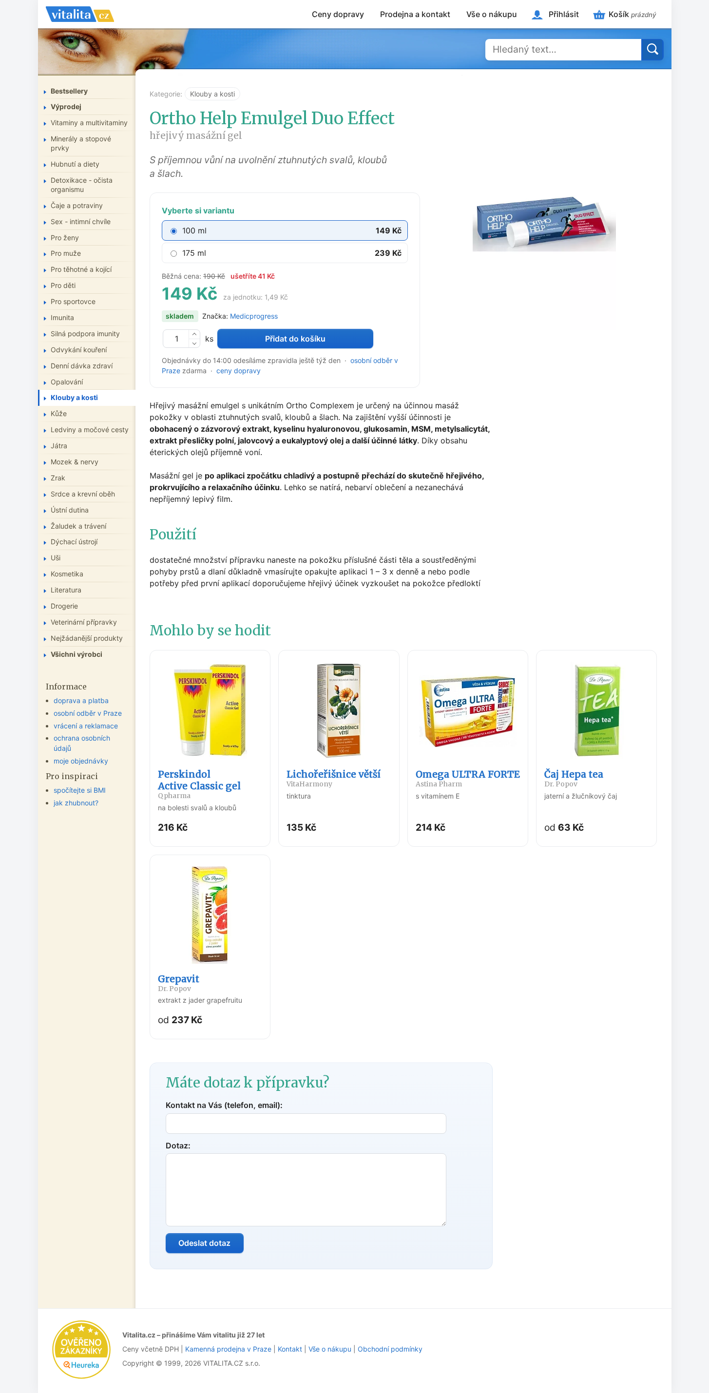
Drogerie (64, 606)
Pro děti (63, 285)
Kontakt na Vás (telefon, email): (224, 1105)
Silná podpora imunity (85, 333)
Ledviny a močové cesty (90, 429)
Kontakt (290, 1349)
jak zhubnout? (76, 803)
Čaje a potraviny (77, 205)
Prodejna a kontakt (415, 14)
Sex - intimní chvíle (81, 221)
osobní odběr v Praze (88, 713)
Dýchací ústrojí (74, 541)
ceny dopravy (238, 370)
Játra (59, 445)
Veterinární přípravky (84, 622)
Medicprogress (254, 316)
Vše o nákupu (491, 14)
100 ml (194, 230)
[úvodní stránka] (80, 14)
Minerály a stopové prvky (81, 143)
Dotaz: (178, 1145)
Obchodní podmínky (390, 1349)
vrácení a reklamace (86, 726)
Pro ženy (65, 237)
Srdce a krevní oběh (83, 494)
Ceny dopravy (338, 14)
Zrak (58, 478)
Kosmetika (67, 574)
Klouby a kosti (212, 94)
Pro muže (66, 253)
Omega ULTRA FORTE (468, 778)
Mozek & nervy (74, 462)
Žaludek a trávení (78, 526)
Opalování (67, 382)
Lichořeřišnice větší (334, 778)
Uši (55, 557)
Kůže (59, 413)
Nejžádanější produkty (87, 638)
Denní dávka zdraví (82, 366)
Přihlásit (564, 14)
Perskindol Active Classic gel (199, 784)
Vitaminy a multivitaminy (89, 122)
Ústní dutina (70, 510)
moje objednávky (81, 761)
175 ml (194, 253)
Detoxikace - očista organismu (82, 184)
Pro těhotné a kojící (81, 269)
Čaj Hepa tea (573, 778)
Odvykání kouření (79, 349)
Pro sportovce (73, 301)
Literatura (66, 590)
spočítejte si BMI (80, 790)
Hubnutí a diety (75, 164)
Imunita (62, 317)
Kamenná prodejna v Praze (228, 1349)
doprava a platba (81, 700)
